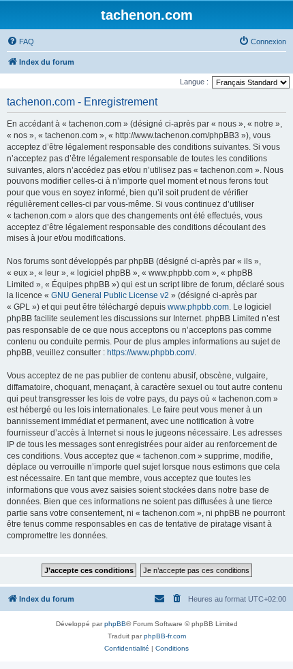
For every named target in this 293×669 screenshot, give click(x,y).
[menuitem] (20, 41)
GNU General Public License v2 (110, 295)
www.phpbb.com (198, 307)
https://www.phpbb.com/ (150, 352)
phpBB (115, 623)
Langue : (194, 82)
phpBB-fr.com (165, 636)
